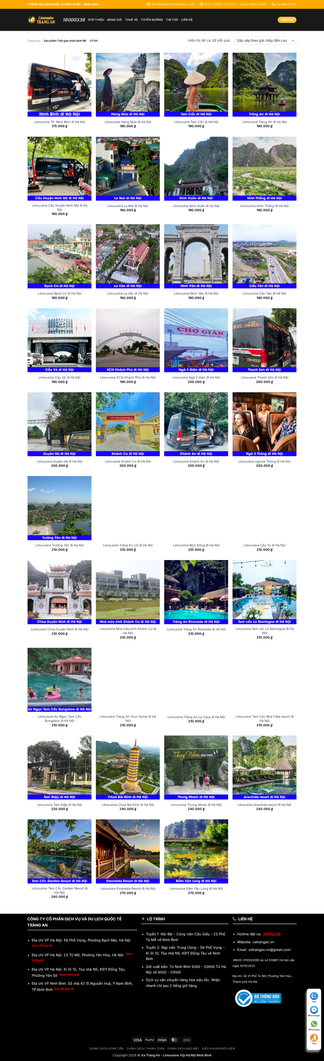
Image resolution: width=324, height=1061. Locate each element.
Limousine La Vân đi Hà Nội (127, 293)
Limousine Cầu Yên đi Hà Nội (264, 293)
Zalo (314, 1001)
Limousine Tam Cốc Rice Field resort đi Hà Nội (265, 719)
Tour (314, 1043)
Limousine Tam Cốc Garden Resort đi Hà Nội (60, 890)
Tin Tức (172, 19)
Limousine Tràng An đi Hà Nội (264, 122)
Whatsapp (314, 1029)
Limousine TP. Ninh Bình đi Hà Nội (59, 122)
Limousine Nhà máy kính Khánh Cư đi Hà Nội (128, 631)
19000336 (271, 934)
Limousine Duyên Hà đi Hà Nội (59, 461)
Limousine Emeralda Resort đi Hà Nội (128, 888)
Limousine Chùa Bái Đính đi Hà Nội (128, 805)
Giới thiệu (96, 19)
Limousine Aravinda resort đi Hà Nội (264, 805)
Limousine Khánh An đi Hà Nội (196, 461)
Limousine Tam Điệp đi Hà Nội (59, 805)
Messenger (314, 1015)
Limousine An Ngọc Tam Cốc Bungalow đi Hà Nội (60, 719)
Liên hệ (187, 19)
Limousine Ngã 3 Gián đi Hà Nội (196, 377)
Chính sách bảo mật (183, 1048)
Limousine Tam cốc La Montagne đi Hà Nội (264, 631)
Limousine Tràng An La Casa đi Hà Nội (196, 717)
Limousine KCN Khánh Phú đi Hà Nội (128, 377)
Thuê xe (131, 19)
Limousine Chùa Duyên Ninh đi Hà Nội (59, 629)
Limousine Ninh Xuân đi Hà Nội (196, 206)
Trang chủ (34, 40)
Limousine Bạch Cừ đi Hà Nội (59, 293)
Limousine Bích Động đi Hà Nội (196, 545)
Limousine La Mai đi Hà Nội (128, 206)
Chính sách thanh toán (145, 1048)
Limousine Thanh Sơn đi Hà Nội (264, 377)
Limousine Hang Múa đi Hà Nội (128, 122)
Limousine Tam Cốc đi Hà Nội (196, 122)
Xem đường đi (41, 945)
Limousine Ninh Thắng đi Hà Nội (264, 206)
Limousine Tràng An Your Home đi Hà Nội (128, 719)
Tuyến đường (152, 19)
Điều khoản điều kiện (218, 1048)
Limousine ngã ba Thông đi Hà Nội (264, 461)
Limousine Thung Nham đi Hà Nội (196, 805)
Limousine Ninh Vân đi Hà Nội (196, 293)
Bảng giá (114, 19)
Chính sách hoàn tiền (106, 1048)
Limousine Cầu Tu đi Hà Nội (264, 545)
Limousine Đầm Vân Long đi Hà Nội (196, 888)
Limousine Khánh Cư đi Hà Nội (128, 461)
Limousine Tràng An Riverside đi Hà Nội (196, 629)
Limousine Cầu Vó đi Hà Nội (59, 377)
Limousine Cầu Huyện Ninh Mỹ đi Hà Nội (59, 207)
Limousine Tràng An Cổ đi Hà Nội (128, 545)
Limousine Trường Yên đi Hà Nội (59, 545)
